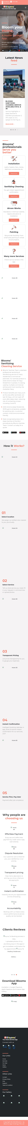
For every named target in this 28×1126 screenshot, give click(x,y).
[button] (14, 173)
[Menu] (25, 7)
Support (4, 1083)
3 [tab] (15, 129)
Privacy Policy (6, 1079)
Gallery (4, 1067)
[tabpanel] (14, 96)
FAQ (3, 1081)
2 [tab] (13, 129)
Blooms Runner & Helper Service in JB (14, 103)
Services (4, 1061)
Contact (4, 1077)
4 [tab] (17, 129)
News (4, 1065)
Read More (9, 120)
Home (4, 1059)
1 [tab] (11, 129)
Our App (4, 1063)
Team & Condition (7, 1085)
